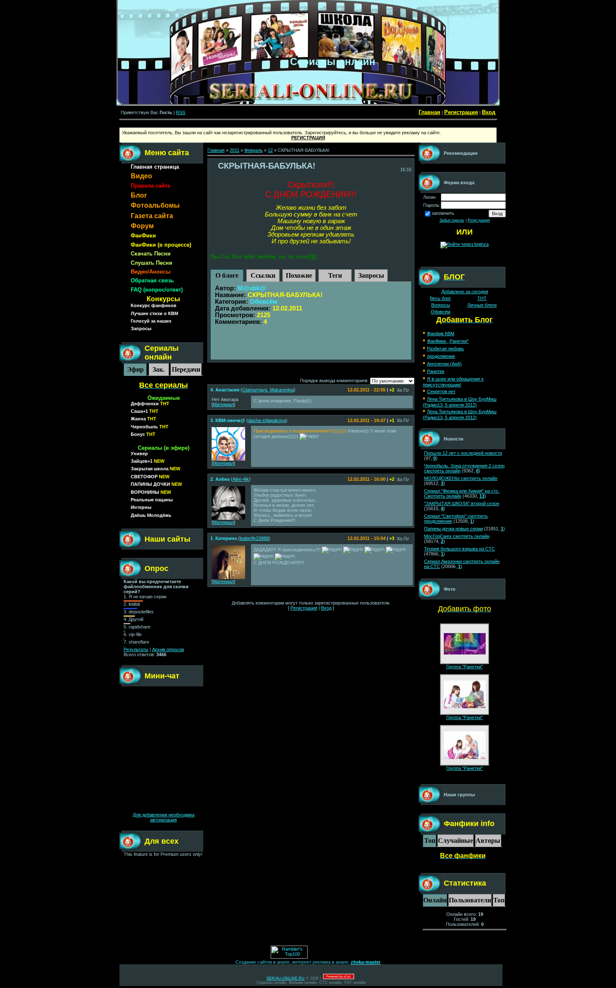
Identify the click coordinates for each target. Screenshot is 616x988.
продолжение (441, 356)
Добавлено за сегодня (464, 291)
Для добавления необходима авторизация (163, 817)
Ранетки (435, 371)
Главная (429, 112)
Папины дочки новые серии (453, 528)
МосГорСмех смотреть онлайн (456, 536)
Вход (488, 112)
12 (270, 150)
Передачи (186, 369)
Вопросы (440, 305)
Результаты (136, 649)
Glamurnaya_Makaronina (268, 389)
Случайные (455, 840)
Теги (335, 275)
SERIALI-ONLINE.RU (286, 978)
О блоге (226, 275)
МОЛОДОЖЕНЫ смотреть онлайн (460, 478)
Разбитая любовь (445, 348)
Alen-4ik (241, 479)
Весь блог (440, 298)
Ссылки (263, 275)
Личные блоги (482, 305)
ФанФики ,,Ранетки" (447, 341)
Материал (223, 404)
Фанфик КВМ (440, 333)
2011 (234, 150)
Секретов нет (441, 391)
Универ (139, 453)
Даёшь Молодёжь (151, 515)
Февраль (253, 150)
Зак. (159, 369)
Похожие (299, 275)
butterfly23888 (254, 538)
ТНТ (482, 298)
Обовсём (263, 301)
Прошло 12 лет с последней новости (463, 453)
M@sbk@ (252, 288)
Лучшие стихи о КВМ (154, 313)
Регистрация (461, 112)
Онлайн (435, 900)
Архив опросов (168, 649)
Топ (429, 840)
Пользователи (470, 900)
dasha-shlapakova (267, 420)
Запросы (141, 328)
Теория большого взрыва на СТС (459, 548)
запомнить (443, 213)
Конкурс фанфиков (153, 305)
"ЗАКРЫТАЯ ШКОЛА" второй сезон (461, 503)
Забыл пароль (452, 220)
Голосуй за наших (151, 320)
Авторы (488, 840)
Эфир (135, 369)
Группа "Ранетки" (464, 666)
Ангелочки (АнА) (444, 363)
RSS (180, 112)
